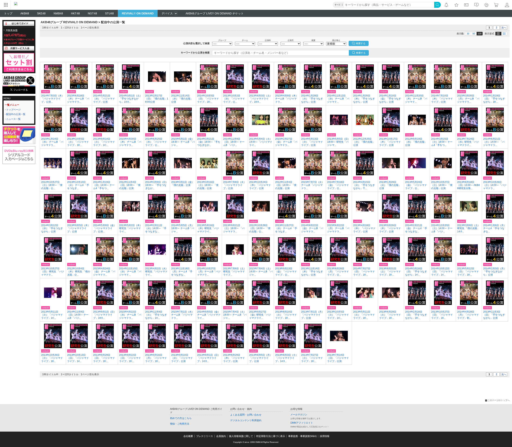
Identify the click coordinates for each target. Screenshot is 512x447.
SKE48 (41, 13)
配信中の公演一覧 (15, 114)
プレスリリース (204, 436)
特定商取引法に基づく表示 (270, 436)
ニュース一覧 (13, 119)
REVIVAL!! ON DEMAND (138, 13)
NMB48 (58, 13)
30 (468, 33)
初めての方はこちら (181, 418)
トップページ (13, 109)
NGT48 (92, 13)
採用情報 (324, 436)
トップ (8, 13)
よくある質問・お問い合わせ (245, 414)
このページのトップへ (499, 400)
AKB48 (24, 13)
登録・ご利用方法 (179, 423)
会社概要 (188, 436)
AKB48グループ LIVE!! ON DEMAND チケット (215, 13)
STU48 (109, 13)
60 (474, 33)
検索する (361, 52)
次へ (503, 27)
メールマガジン (298, 414)
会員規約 (221, 436)
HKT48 (75, 13)
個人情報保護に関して (241, 436)
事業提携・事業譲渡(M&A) (302, 436)
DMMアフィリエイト (301, 422)
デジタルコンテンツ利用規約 (245, 420)
